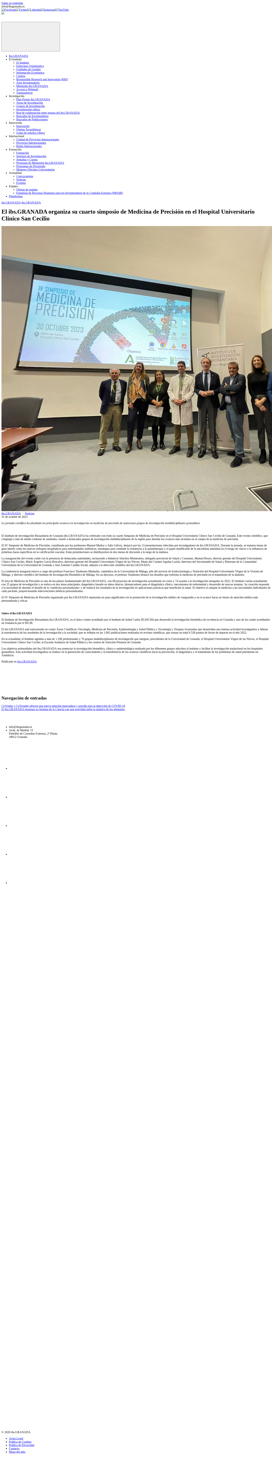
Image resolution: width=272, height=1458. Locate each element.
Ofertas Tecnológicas (28, 129)
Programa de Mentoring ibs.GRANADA (40, 162)
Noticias (21, 179)
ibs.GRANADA (18, 56)
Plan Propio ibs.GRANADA (33, 99)
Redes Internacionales (29, 146)
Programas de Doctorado (30, 166)
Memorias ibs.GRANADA (32, 86)
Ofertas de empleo (27, 189)
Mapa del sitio (17, 1451)
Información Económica (30, 72)
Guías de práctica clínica (30, 132)
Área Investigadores (28, 82)
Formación (22, 152)
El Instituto (22, 62)
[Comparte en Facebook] (29, 690)
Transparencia (24, 92)
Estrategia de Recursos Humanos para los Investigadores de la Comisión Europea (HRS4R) (69, 192)
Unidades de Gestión (28, 69)
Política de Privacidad (21, 1445)
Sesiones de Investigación (31, 156)
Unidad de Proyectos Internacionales (37, 139)
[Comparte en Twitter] (85, 690)
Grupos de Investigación (30, 106)
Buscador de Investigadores (32, 116)
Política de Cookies (20, 1441)
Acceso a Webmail (27, 89)
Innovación (22, 126)
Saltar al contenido (12, 3)
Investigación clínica (28, 109)
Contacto (14, 1448)
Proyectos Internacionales (31, 142)
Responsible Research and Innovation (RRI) (42, 79)
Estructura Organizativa (30, 66)
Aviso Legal (16, 1438)
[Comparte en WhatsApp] (198, 690)
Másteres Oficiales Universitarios (35, 169)
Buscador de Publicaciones (32, 119)
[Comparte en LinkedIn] (141, 690)
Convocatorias (24, 176)
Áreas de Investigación (29, 102)
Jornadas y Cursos (27, 159)
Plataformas (16, 196)
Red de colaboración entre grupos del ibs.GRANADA (48, 112)
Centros (20, 76)
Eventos (21, 182)
